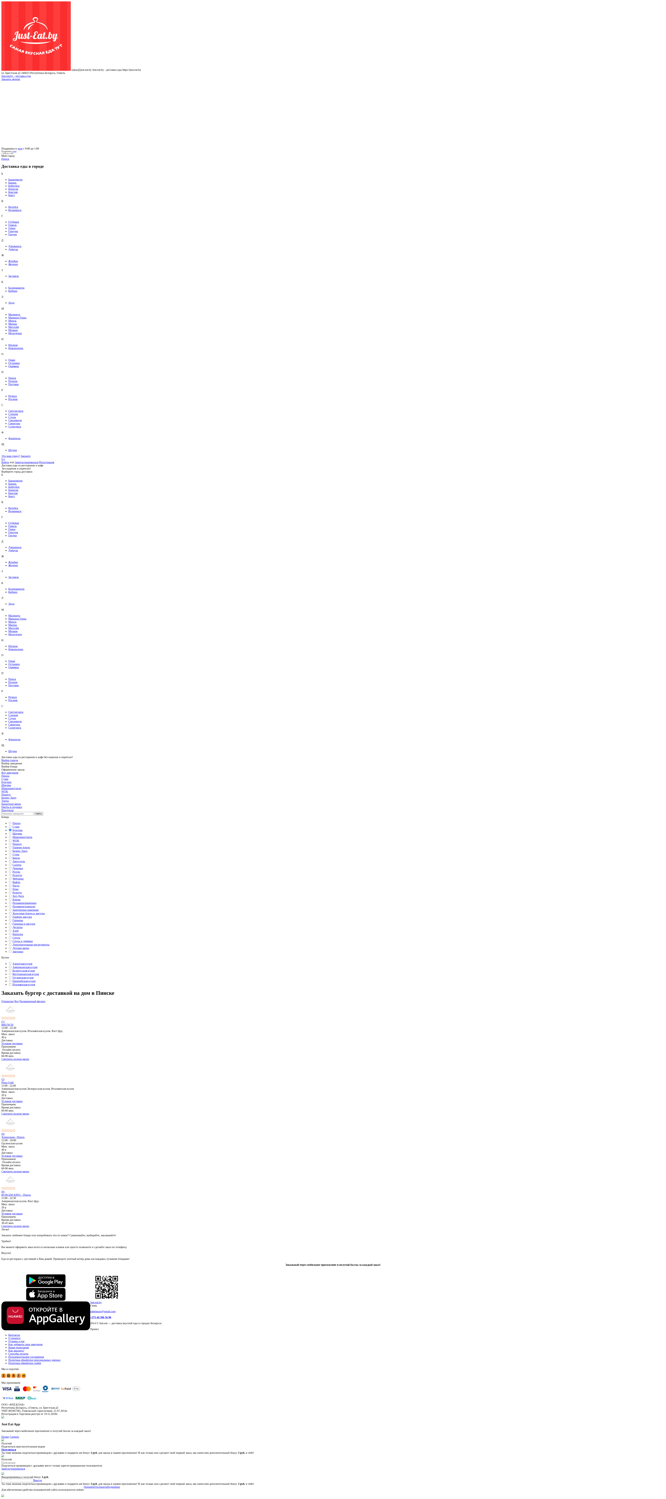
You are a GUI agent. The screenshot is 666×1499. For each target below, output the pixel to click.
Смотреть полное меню (15, 1059)
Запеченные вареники (25, 909)
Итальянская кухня (23, 984)
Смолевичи (15, 420)
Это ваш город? (10, 456)
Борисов (13, 188)
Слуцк (12, 417)
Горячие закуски (22, 916)
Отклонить (100, 1486)
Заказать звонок (10, 79)
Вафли (16, 882)
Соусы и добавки (22, 941)
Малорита (14, 314)
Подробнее (113, 1486)
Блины (16, 899)
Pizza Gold (7, 1082)
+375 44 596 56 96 (100, 1317)
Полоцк (13, 381)
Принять (89, 1486)
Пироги (17, 844)
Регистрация (46, 462)
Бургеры (17, 830)
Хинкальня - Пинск (13, 1137)
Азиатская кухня (22, 963)
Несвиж (13, 345)
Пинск (12, 378)
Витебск (13, 207)
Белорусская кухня (23, 970)
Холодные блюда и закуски (28, 913)
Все (16, 1001)
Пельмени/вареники (24, 903)
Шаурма (17, 833)
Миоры (12, 323)
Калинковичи (16, 287)
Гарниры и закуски (23, 923)
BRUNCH (7, 1024)
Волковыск (15, 210)
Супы (15, 854)
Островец (14, 363)
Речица (12, 396)
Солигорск (14, 426)
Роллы (16, 871)
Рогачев (13, 399)
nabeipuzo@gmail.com (103, 1311)
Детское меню (20, 948)
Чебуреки (18, 878)
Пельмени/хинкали (23, 906)
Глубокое (13, 221)
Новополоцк (15, 348)
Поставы (13, 384)
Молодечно (15, 333)
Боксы (16, 857)
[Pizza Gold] (333, 1067)
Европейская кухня (23, 981)
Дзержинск (15, 246)
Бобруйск (14, 185)
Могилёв (13, 327)
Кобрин (12, 290)
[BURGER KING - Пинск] (333, 1180)
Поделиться (8, 1449)
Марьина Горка (17, 317)
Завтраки (17, 951)
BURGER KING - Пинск (16, 1194)
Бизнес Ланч (19, 850)
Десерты (17, 927)
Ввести (37, 1480)
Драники (17, 868)
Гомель (12, 225)
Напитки (17, 934)
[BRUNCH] (333, 1010)
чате (20, 148)
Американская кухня (24, 967)
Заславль (13, 276)
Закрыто (26, 456)
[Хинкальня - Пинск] (333, 1122)
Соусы (16, 937)
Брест (11, 195)
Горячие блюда (21, 847)
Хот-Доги (18, 896)
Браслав (13, 192)
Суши (15, 826)
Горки (11, 228)
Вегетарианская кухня (25, 974)
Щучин (12, 450)
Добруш (13, 249)
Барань (12, 182)
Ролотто (17, 875)
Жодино (13, 264)
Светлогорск (15, 410)
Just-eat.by (96, 1302)
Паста (15, 885)
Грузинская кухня (22, 977)
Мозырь (13, 330)
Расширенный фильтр (32, 1001)
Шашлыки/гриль (22, 837)
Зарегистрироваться (27, 462)
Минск (12, 320)
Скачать (14, 1436)
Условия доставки (12, 1043)
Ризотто (17, 892)
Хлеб (15, 930)
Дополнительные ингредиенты (30, 944)
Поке (15, 889)
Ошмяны (13, 366)
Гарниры (17, 920)
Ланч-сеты (18, 861)
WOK (15, 840)
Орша (11, 359)
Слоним (13, 414)
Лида (11, 302)
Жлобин (13, 261)
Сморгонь (14, 423)
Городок (13, 231)
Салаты (16, 864)
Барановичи (15, 179)
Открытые (7, 1001)
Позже (5, 1436)
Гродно (12, 234)
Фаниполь (14, 438)
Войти (5, 462)
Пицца (16, 823)
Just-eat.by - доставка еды (16, 76)
